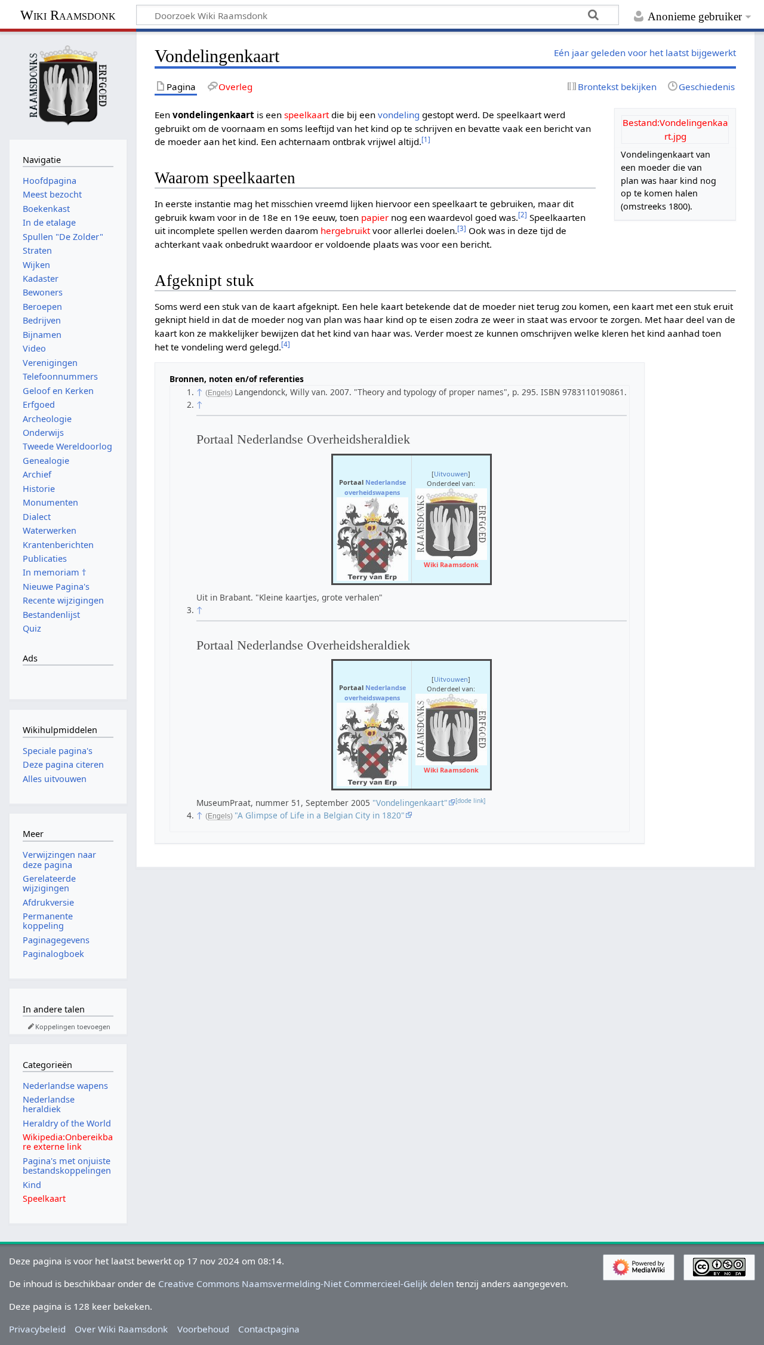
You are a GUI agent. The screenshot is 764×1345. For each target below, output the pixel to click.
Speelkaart (44, 1198)
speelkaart (306, 115)
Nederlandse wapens (65, 1085)
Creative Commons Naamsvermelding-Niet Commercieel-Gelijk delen (306, 1283)
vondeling (399, 115)
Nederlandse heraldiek (49, 1104)
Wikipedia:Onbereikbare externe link (68, 1141)
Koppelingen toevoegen (72, 1026)
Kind (32, 1184)
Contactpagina (269, 1329)
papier (375, 217)
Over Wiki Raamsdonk (121, 1329)
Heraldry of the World (67, 1123)
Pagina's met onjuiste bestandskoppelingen (67, 1165)
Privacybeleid (37, 1329)
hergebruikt (345, 230)
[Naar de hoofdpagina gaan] (68, 84)
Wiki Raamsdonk (68, 15)
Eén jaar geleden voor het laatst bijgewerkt (645, 53)
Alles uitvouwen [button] (55, 778)
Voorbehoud (203, 1329)
